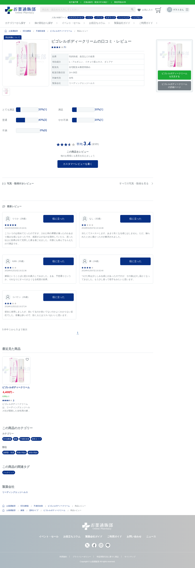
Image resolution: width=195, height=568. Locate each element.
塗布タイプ (36, 439)
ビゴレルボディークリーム (61, 31)
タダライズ (110, 17)
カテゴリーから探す (15, 23)
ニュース (151, 536)
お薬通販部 (13, 31)
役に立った (58, 218)
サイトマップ (129, 557)
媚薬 (16, 439)
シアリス (99, 17)
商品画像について (12, 37)
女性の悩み (33, 452)
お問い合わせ (134, 536)
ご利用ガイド (146, 23)
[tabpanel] (25, 63)
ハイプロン (136, 17)
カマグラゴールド (76, 17)
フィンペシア (123, 17)
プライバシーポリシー (82, 557)
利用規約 (63, 557)
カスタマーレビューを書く (77, 164)
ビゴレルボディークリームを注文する (174, 75)
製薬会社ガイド (122, 23)
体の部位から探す (44, 23)
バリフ (89, 17)
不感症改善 (40, 31)
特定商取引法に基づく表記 (108, 557)
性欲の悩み (21, 452)
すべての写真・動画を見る (134, 183)
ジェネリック (8, 472)
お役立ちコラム (97, 23)
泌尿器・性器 (8, 452)
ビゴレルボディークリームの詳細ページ (174, 85)
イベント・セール (71, 23)
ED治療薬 (27, 31)
